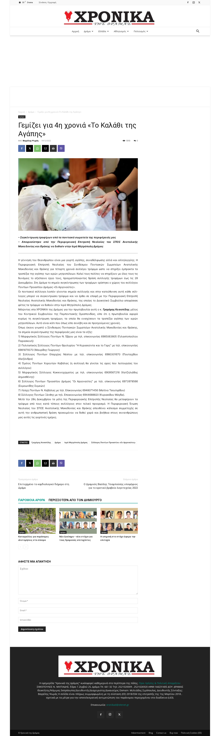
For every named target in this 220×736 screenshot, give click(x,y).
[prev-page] (20, 547)
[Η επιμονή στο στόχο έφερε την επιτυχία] (119, 521)
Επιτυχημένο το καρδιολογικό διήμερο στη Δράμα (43, 486)
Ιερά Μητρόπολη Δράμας (75, 442)
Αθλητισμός (120, 31)
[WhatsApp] (37, 148)
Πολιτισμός (139, 31)
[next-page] (26, 547)
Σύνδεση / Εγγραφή (47, 2)
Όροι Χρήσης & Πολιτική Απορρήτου (159, 683)
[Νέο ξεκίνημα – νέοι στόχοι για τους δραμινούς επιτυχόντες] (78, 521)
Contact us (161, 732)
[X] (199, 2)
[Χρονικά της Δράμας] (110, 16)
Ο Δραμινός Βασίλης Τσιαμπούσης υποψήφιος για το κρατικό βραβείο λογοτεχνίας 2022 (111, 486)
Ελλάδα (102, 31)
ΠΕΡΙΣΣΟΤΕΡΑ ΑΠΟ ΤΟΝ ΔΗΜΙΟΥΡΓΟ (75, 500)
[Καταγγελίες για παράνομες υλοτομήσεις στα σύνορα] (37, 521)
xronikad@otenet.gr (117, 704)
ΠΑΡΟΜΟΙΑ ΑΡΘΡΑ (31, 500)
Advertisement (138, 732)
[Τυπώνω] (53, 148)
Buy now (174, 732)
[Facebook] (187, 2)
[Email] (45, 148)
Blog (151, 732)
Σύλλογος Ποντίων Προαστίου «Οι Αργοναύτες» (113, 442)
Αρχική (75, 31)
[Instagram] (193, 2)
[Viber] (61, 148)
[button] (198, 31)
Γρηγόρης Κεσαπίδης (41, 442)
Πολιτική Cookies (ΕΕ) (191, 732)
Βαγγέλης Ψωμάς (30, 140)
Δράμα (87, 31)
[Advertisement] (110, 61)
